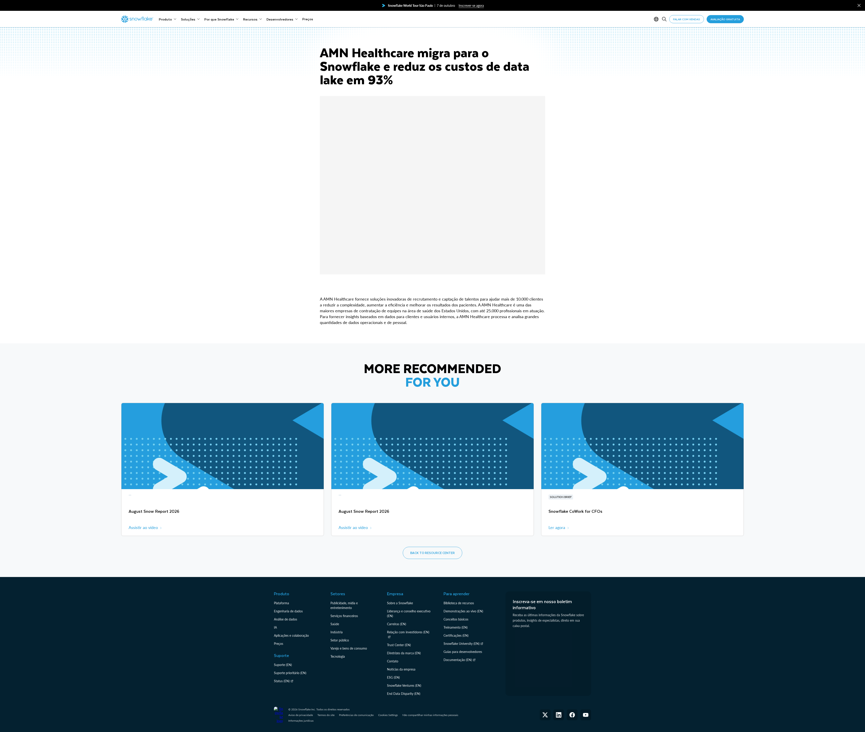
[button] (859, 5)
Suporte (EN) (283, 665)
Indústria (336, 632)
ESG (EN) (393, 677)
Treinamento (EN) (456, 627)
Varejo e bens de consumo (348, 648)
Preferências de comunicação (356, 715)
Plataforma (281, 603)
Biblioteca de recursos (459, 603)
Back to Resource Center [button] (432, 552)
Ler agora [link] (557, 527)
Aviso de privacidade (300, 715)
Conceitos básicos (456, 619)
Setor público (339, 640)
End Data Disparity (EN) (403, 694)
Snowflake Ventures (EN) (404, 685)
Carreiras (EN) (396, 624)
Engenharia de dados (288, 611)
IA (275, 627)
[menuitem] (167, 19)
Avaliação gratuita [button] (725, 19)
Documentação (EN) (458, 660)
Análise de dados (285, 619)
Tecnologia (337, 656)
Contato (392, 661)
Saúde (334, 624)
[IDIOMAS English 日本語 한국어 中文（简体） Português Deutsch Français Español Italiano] (657, 19)
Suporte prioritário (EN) (290, 673)
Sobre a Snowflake (400, 603)
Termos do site (326, 715)
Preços (278, 643)
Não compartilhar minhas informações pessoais (430, 715)
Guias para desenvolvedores (463, 652)
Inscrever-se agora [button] (471, 5)
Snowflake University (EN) (462, 643)
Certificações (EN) (456, 635)
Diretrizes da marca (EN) (404, 653)
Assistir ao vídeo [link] (143, 527)
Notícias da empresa (401, 669)
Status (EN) (282, 681)
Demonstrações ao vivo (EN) (463, 611)
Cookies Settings (388, 715)
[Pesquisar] (664, 19)
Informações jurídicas (301, 720)
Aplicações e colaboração (291, 635)
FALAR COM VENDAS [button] (686, 19)
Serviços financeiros (344, 616)
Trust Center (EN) (399, 645)
